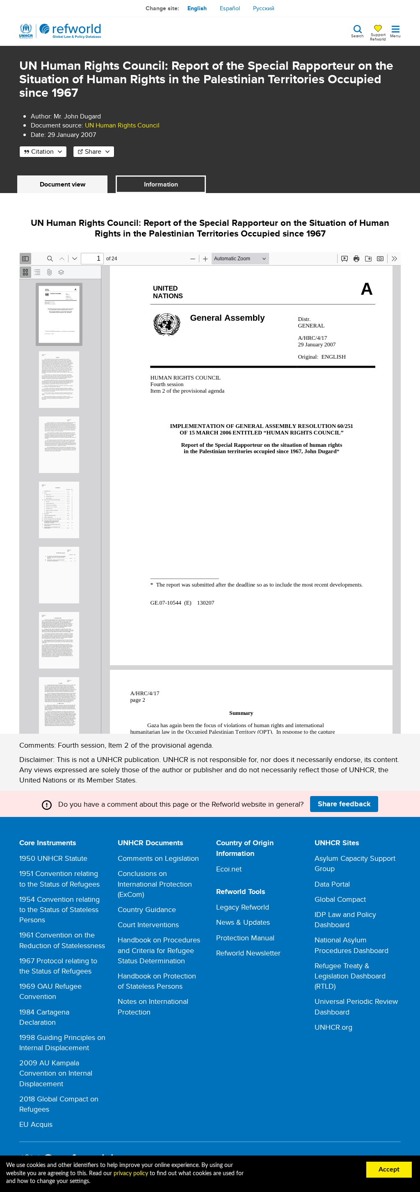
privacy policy (131, 1173)
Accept (389, 1169)
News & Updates (243, 922)
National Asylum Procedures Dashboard (351, 945)
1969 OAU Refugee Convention (50, 991)
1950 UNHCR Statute (53, 858)
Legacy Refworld (242, 907)
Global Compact (340, 899)
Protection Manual (245, 938)
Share (93, 151)
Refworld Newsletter (248, 953)
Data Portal (332, 884)
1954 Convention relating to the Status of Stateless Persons (59, 909)
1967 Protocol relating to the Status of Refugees (58, 965)
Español (230, 8)
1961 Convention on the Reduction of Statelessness (62, 940)
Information (161, 184)
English (197, 8)
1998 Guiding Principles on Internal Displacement (62, 1042)
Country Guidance (147, 909)
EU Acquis (35, 1124)
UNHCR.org (333, 1027)
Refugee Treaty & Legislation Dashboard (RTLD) (350, 975)
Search (357, 35)
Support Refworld (378, 36)
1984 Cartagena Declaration (44, 1017)
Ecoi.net (229, 869)
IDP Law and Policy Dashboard (345, 919)
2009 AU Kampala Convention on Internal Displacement (55, 1073)
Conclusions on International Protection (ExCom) (155, 883)
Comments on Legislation (158, 858)
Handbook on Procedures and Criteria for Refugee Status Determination (159, 950)
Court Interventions (148, 924)
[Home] (60, 31)
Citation (42, 151)
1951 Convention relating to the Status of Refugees (59, 878)
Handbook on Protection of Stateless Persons (157, 981)
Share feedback (344, 803)
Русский (263, 8)
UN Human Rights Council (122, 125)
